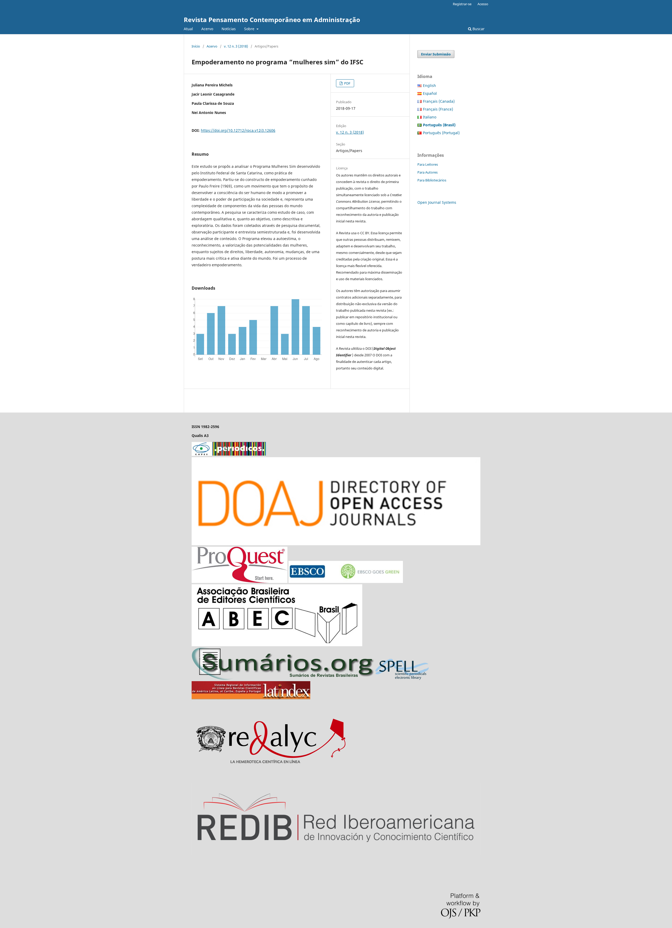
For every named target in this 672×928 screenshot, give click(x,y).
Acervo (207, 28)
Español (430, 93)
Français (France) (438, 109)
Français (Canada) (439, 101)
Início (196, 46)
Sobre (249, 28)
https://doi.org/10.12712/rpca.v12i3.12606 (238, 130)
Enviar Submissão (436, 54)
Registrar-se (462, 4)
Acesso (482, 4)
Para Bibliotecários (431, 180)
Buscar (478, 28)
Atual (188, 28)
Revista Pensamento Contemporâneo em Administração (272, 19)
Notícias (229, 28)
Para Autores (427, 172)
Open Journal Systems (436, 202)
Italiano (429, 116)
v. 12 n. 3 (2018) (236, 46)
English (429, 85)
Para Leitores (427, 164)
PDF (346, 83)
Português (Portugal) (441, 132)
